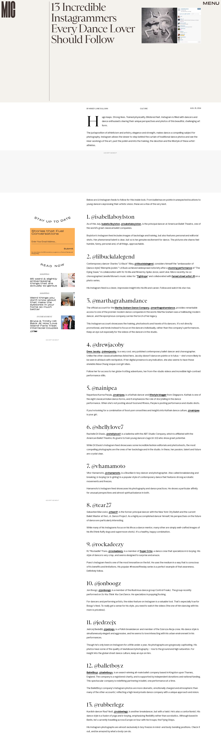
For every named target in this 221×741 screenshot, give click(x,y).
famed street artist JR (183, 276)
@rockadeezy (115, 551)
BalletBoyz (92, 672)
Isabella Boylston (110, 224)
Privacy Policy (35, 253)
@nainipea (118, 395)
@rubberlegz (121, 711)
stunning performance (180, 268)
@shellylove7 (113, 434)
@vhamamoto (112, 473)
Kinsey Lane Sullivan (98, 109)
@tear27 (113, 512)
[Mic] (8, 9)
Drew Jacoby (93, 351)
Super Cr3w (146, 551)
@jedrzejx (109, 629)
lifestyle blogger (158, 395)
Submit (68, 248)
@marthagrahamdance (163, 307)
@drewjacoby (109, 351)
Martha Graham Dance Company (132, 307)
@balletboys (106, 672)
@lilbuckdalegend (143, 263)
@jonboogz (104, 590)
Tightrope (142, 276)
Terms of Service (66, 252)
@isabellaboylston (131, 224)
